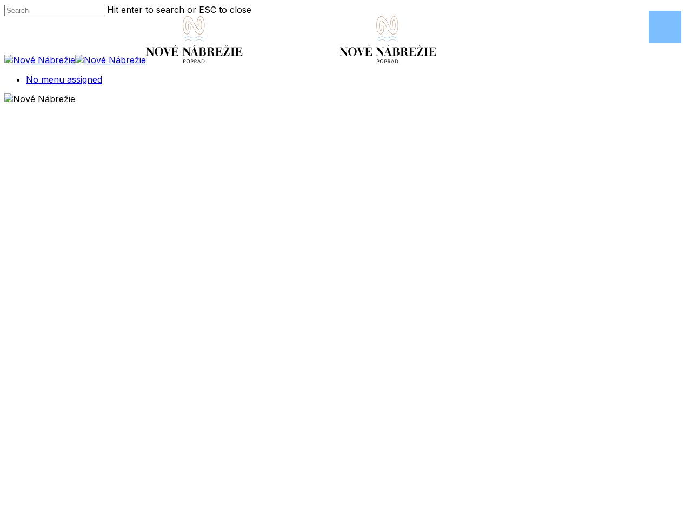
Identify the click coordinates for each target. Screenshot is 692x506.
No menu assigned (64, 79)
